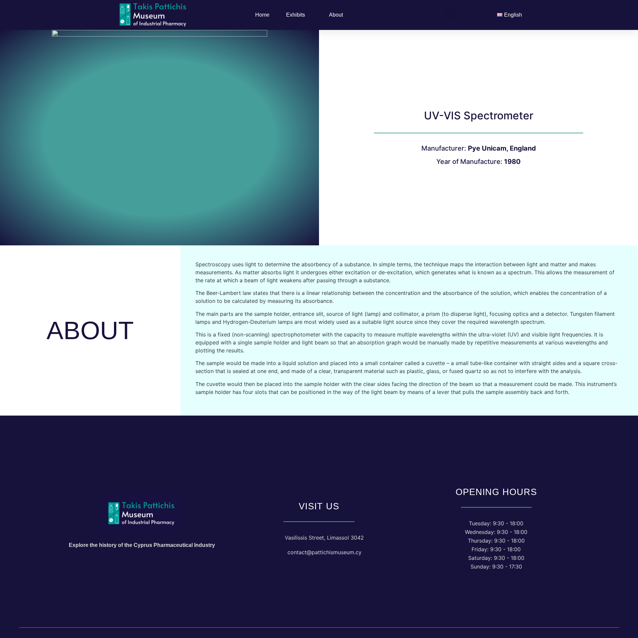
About (336, 15)
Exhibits (295, 15)
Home (262, 15)
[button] (449, 14)
